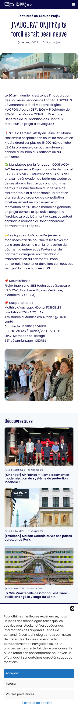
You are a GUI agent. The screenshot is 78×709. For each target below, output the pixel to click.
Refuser (11, 684)
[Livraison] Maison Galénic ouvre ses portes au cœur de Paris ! (38, 538)
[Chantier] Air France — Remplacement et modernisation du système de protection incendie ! (37, 478)
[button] (72, 608)
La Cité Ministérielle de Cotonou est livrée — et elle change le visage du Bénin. (38, 595)
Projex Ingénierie (17, 285)
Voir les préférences (20, 694)
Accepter (12, 673)
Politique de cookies (37, 703)
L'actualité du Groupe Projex (39, 16)
